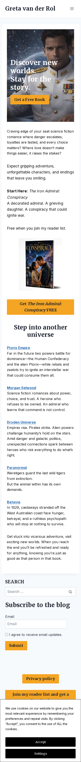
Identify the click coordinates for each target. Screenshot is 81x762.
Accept (40, 742)
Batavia (13, 502)
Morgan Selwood (21, 388)
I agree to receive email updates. (35, 634)
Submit (16, 645)
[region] (40, 730)
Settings (40, 754)
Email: (10, 616)
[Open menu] (72, 8)
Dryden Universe (21, 422)
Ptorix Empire (18, 348)
